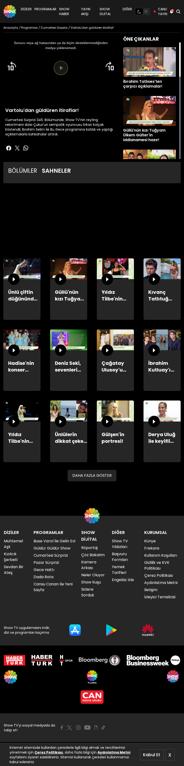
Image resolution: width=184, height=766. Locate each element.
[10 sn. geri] (12, 66)
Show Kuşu (91, 582)
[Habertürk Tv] (41, 660)
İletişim (150, 590)
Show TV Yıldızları (120, 544)
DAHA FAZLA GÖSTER (92, 475)
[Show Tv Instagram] (78, 727)
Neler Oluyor (93, 575)
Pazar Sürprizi (46, 562)
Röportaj (89, 547)
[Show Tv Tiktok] (103, 727)
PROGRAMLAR (45, 9)
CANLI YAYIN (162, 11)
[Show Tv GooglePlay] (111, 630)
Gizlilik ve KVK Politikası (156, 565)
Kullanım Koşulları (160, 555)
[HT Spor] (66, 660)
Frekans (151, 548)
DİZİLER (26, 9)
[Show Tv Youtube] (87, 727)
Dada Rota (43, 577)
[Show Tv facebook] (8, 148)
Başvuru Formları (120, 556)
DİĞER (127, 9)
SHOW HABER (64, 11)
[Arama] (178, 11)
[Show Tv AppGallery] (147, 630)
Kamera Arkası (88, 565)
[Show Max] (173, 677)
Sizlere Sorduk (87, 592)
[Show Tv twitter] (17, 148)
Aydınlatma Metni (114, 752)
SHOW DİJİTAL (105, 11)
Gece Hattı (44, 569)
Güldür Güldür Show (52, 548)
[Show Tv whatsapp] (26, 148)
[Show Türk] (92, 677)
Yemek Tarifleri (119, 569)
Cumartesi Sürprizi (51, 555)
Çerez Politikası (48, 752)
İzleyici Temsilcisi (159, 597)
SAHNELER (56, 171)
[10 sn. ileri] (110, 66)
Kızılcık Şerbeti (10, 556)
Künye (150, 541)
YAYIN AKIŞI (85, 11)
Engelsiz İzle (123, 580)
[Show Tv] (9, 11)
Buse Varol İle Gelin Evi (54, 541)
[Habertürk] (14, 660)
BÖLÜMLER (22, 171)
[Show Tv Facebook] (62, 727)
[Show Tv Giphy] (96, 727)
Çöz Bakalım (93, 555)
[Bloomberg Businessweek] (153, 660)
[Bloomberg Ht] (99, 660)
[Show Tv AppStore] (75, 630)
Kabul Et (151, 755)
